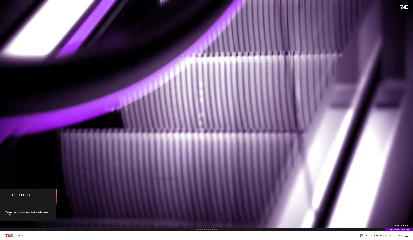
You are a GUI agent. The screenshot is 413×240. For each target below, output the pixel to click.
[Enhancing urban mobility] (196, 229)
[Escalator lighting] (212, 229)
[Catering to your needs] (198, 229)
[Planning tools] (214, 229)
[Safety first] (208, 229)
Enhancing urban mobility (397, 229)
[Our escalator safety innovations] (210, 229)
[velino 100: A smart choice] (200, 229)
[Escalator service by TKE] (216, 229)
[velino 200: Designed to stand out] (202, 229)
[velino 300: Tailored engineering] (204, 229)
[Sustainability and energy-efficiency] (206, 229)
